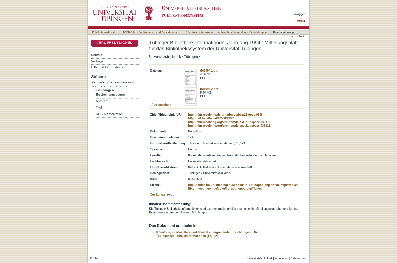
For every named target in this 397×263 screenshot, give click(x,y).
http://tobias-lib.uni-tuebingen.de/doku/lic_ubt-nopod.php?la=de (234, 185)
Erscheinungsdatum (110, 94)
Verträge (97, 61)
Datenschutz (298, 258)
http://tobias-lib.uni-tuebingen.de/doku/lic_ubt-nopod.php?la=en (243, 186)
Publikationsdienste (104, 32)
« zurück (298, 36)
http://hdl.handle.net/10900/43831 (211, 118)
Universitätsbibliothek (259, 258)
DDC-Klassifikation (109, 114)
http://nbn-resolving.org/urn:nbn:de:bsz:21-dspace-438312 (229, 125)
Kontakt (96, 55)
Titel (99, 107)
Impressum (281, 258)
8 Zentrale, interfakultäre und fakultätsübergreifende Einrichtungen (226, 32)
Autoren (101, 101)
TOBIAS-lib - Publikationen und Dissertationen (151, 32)
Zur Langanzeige (162, 194)
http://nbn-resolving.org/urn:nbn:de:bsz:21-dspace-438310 (229, 122)
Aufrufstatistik (161, 104)
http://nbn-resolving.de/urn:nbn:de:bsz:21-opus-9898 (225, 114)
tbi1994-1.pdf (209, 70)
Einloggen (298, 14)
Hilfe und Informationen (108, 67)
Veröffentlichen (114, 43)
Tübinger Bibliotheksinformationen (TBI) (184, 236)
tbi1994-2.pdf (209, 89)
